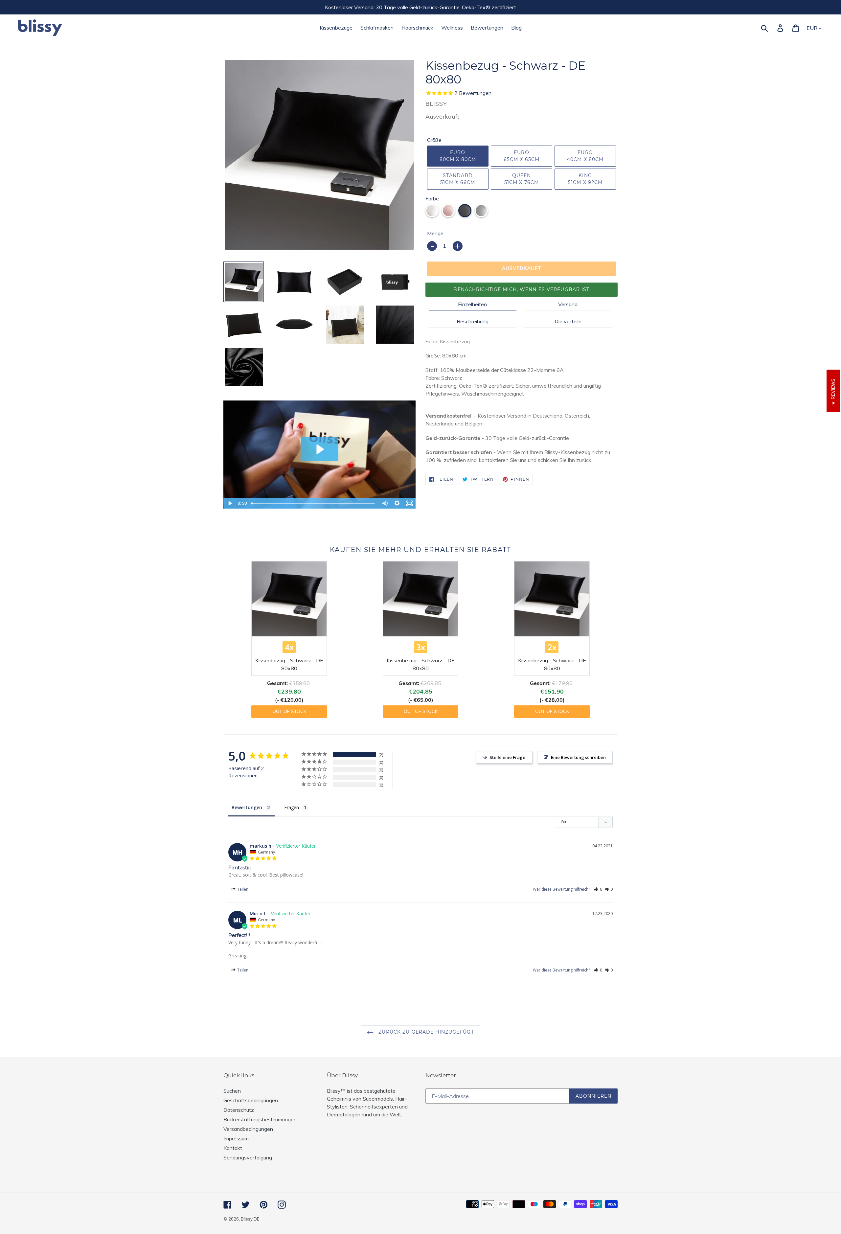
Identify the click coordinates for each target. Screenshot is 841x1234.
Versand (568, 304)
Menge (435, 233)
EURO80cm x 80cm (458, 155)
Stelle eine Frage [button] (507, 757)
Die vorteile (568, 321)
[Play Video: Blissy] (319, 449)
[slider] (313, 503)
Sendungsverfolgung (247, 1157)
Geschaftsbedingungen (250, 1100)
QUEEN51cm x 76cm (521, 178)
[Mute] (384, 503)
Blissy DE (250, 1219)
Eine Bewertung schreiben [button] (578, 757)
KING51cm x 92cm (585, 178)
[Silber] (481, 210)
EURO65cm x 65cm (521, 155)
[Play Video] (229, 503)
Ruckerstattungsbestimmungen (260, 1119)
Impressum (236, 1138)
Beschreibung (473, 321)
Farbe (432, 198)
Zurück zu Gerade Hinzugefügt (425, 1032)
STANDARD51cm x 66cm (457, 178)
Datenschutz (238, 1110)
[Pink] (448, 210)
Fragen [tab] (291, 807)
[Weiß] (432, 210)
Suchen (232, 1090)
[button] (598, 889)
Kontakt (232, 1148)
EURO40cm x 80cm (585, 155)
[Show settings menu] (397, 503)
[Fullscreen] (409, 503)
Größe (434, 140)
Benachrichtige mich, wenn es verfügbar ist (521, 289)
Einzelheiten (472, 304)
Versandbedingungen (248, 1129)
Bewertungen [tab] (247, 807)
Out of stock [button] (289, 711)
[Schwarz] (464, 210)
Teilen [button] (242, 889)
